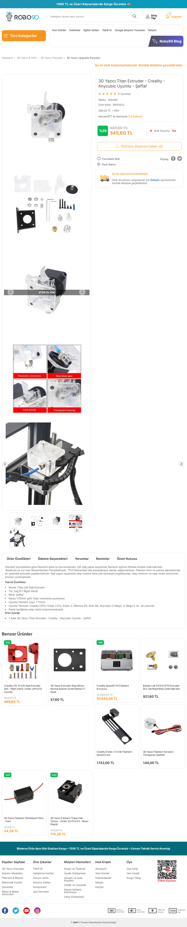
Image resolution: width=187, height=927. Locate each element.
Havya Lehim (41, 877)
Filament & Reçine (12, 877)
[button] (173, 159)
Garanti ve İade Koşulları (73, 879)
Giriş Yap (154, 16)
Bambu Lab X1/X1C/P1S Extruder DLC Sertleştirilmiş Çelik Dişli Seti (161, 687)
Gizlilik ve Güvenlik (75, 885)
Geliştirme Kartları (43, 873)
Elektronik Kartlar (12, 882)
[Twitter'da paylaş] (179, 159)
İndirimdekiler (103, 877)
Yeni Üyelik (133, 873)
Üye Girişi (132, 868)
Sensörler (7, 887)
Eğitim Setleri (91, 30)
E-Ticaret (83, 922)
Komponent (40, 887)
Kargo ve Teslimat (74, 868)
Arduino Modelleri (12, 873)
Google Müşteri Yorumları (130, 30)
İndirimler (74, 30)
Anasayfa (100, 868)
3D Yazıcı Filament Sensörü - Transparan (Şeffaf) (159, 753)
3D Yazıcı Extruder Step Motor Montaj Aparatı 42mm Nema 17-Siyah (68, 688)
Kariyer (99, 887)
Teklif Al (107, 30)
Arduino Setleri (41, 882)
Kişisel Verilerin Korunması (72, 891)
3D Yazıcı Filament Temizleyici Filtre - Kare (23, 820)
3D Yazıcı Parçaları (13, 868)
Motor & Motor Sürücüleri (10, 893)
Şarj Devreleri (41, 891)
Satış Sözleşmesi (74, 896)
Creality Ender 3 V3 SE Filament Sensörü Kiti (114, 753)
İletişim (152, 30)
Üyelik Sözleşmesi (74, 873)
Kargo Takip (134, 877)
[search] (133, 16)
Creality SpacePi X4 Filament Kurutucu (113, 687)
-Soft (74, 922)
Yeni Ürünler (59, 30)
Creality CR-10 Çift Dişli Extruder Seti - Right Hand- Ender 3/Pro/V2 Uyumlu (23, 688)
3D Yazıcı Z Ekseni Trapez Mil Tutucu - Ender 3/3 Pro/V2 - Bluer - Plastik (70, 821)
